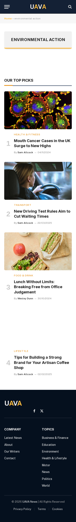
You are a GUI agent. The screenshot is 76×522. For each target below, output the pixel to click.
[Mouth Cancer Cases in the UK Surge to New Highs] (38, 110)
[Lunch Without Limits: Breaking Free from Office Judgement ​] (38, 251)
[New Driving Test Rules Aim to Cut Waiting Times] (38, 181)
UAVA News (29, 501)
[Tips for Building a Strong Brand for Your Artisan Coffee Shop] (38, 327)
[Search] (69, 7)
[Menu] (7, 7)
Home (8, 18)
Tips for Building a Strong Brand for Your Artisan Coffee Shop (41, 362)
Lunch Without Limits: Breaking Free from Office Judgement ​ (38, 287)
